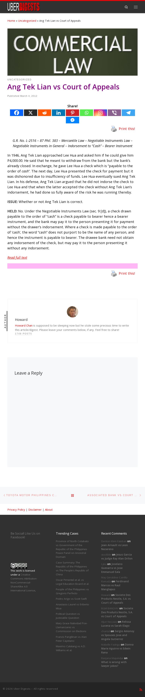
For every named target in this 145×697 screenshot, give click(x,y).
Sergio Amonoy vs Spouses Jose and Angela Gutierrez (117, 635)
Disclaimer (35, 509)
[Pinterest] (72, 112)
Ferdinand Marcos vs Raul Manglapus (115, 585)
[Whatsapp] (86, 112)
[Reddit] (44, 112)
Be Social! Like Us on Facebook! (25, 535)
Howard (105, 595)
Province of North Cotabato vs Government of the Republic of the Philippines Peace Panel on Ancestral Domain (72, 549)
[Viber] (114, 112)
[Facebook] (16, 112)
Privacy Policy (16, 509)
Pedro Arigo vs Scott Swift (71, 598)
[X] (30, 112)
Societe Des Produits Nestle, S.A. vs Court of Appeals (116, 599)
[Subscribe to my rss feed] (141, 689)
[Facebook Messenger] (72, 120)
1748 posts (23, 333)
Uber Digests (22, 688)
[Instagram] (100, 112)
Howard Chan (23, 325)
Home (11, 20)
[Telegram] (128, 112)
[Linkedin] (58, 112)
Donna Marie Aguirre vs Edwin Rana (117, 648)
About (49, 509)
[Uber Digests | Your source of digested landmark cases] (23, 6)
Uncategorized (27, 20)
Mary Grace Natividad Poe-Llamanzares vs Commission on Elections (71, 627)
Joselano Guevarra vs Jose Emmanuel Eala (112, 568)
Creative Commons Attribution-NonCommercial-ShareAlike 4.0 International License (24, 582)
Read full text (17, 257)
